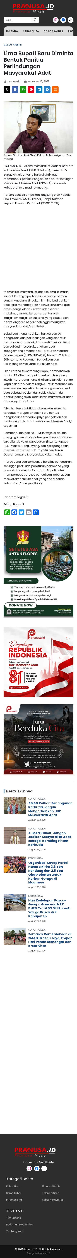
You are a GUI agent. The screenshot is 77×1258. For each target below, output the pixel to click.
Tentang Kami (15, 1231)
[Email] (55, 89)
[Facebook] (15, 89)
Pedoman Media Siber (19, 1224)
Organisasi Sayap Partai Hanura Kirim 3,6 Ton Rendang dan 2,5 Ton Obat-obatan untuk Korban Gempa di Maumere (48, 873)
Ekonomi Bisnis (51, 1186)
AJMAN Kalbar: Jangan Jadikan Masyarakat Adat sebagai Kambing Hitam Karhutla (49, 839)
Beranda (12, 31)
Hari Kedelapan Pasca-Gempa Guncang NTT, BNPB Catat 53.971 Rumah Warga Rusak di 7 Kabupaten (49, 908)
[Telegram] (47, 89)
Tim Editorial (13, 1218)
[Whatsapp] (23, 89)
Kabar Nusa (31, 31)
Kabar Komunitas (52, 1200)
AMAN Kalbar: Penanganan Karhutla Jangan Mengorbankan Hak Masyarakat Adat (50, 809)
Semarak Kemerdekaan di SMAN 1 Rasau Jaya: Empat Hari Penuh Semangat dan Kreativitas (50, 940)
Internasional (14, 1200)
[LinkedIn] (39, 89)
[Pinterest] (31, 89)
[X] (7, 89)
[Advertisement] (38, 248)
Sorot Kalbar (53, 31)
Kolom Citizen (50, 1193)
